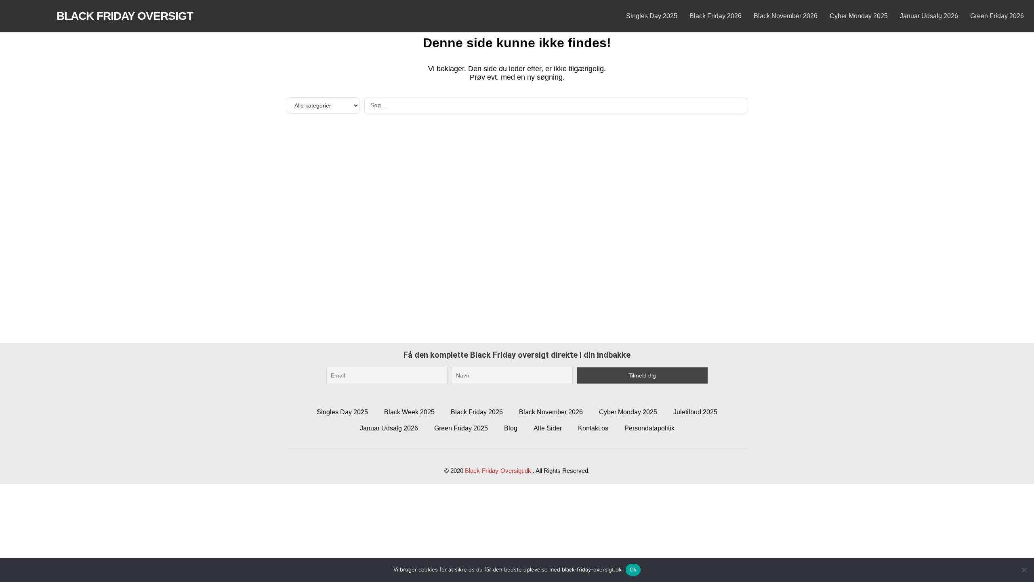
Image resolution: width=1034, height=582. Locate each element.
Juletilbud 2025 (695, 412)
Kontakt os (593, 428)
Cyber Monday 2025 (859, 16)
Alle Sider (548, 428)
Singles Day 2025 (651, 16)
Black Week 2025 (409, 412)
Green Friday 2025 (461, 428)
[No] (1024, 570)
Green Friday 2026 (997, 16)
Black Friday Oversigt (125, 16)
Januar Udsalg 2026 (929, 16)
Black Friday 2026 (715, 16)
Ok (633, 569)
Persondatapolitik (649, 428)
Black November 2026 (786, 16)
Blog (510, 428)
